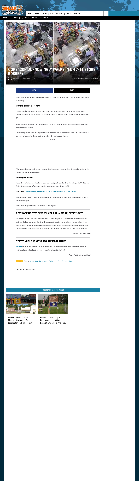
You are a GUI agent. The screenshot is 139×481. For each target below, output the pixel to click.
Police (26, 269)
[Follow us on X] (100, 13)
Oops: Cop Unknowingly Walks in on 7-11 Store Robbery (51, 261)
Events (68, 14)
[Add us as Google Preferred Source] (90, 13)
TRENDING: (6, 18)
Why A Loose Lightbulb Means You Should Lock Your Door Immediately (51, 192)
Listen (45, 14)
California (32, 269)
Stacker (19, 247)
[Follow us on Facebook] (95, 13)
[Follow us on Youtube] (105, 13)
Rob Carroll (16, 78)
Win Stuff (59, 14)
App (51, 14)
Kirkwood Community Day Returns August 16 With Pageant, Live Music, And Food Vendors (53, 320)
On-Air (37, 14)
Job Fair (15, 18)
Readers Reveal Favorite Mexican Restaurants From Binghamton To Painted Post (20, 320)
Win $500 (34, 18)
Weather (77, 14)
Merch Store (44, 18)
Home (29, 14)
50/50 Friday (25, 18)
